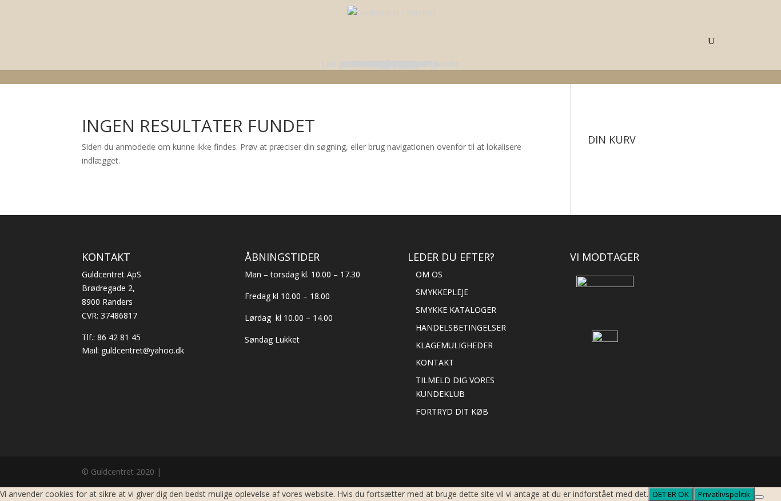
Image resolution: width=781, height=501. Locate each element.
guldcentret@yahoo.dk (142, 350)
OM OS (429, 274)
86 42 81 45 (119, 337)
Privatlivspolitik (724, 494)
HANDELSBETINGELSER (461, 327)
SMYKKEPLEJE (442, 292)
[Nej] (759, 497)
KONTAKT (435, 362)
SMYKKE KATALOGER (456, 309)
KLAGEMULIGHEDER (454, 345)
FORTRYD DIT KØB (452, 411)
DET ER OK (671, 494)
